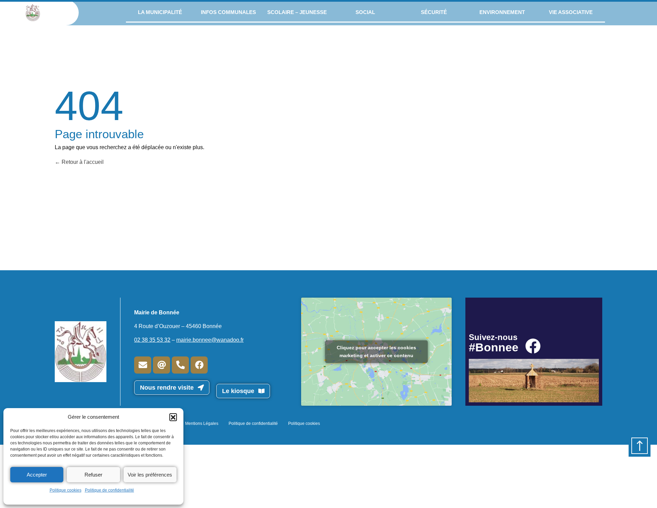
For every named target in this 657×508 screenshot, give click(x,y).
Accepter (37, 475)
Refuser (93, 475)
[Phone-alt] (180, 365)
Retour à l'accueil (82, 162)
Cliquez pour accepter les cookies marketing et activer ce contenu (376, 351)
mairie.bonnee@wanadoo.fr (210, 340)
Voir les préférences (150, 475)
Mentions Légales (201, 423)
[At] (161, 365)
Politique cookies (65, 490)
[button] (173, 417)
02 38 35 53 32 (152, 340)
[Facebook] (199, 365)
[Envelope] (142, 365)
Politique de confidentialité (109, 490)
